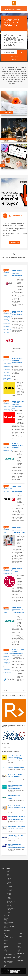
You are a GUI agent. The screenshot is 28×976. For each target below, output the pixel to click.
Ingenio (5, 951)
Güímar (8, 883)
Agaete (5, 943)
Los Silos (9, 893)
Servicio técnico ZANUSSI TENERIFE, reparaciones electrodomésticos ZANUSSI (17, 360)
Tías (19, 950)
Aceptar (14, 972)
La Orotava (9, 890)
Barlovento (6, 915)
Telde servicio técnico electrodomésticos (7, 332)
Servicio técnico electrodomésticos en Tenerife (8, 366)
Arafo (8, 872)
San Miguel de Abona (11, 895)
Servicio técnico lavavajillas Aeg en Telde (8, 327)
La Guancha (9, 886)
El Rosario (9, 879)
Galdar (5, 950)
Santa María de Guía (8, 962)
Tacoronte (9, 909)
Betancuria (20, 960)
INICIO (2, 868)
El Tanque (9, 882)
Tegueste (9, 910)
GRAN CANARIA (6, 942)
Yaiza (19, 951)
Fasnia (8, 897)
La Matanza (9, 889)
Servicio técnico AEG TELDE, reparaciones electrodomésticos (17, 313)
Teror (5, 966)
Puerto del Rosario (22, 955)
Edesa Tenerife (7, 651)
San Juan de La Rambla (11, 904)
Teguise (19, 949)
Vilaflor (8, 912)
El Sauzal (9, 881)
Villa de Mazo (7, 930)
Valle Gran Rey (7, 939)
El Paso (5, 919)
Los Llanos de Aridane (8, 922)
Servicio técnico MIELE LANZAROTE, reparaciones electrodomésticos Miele (18, 405)
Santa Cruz (9, 905)
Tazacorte (6, 927)
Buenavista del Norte (11, 877)
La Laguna (9, 887)
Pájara (19, 957)
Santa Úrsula (9, 906)
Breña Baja (6, 918)
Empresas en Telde (8, 313)
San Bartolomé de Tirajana (9, 957)
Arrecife (19, 943)
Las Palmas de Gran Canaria (9, 954)
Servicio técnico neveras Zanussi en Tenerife (7, 377)
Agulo (5, 933)
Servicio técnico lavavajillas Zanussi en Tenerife (8, 374)
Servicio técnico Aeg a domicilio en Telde (7, 319)
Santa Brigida (6, 959)
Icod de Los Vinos (10, 885)
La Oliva (20, 959)
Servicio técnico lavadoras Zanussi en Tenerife (7, 369)
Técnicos (10, 273)
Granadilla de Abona (11, 901)
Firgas (5, 949)
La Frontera (21, 935)
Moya (5, 958)
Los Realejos (9, 891)
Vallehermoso (7, 940)
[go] (24, 691)
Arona (8, 875)
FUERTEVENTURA (20, 953)
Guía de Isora (9, 900)
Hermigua (6, 936)
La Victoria (9, 894)
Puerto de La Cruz (10, 902)
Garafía (5, 920)
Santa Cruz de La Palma (9, 926)
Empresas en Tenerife (8, 653)
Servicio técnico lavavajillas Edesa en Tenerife (7, 668)
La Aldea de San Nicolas (9, 953)
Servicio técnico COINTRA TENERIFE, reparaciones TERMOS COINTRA (16, 807)
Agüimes (6, 945)
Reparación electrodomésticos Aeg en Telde (8, 316)
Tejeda (5, 964)
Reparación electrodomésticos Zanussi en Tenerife (7, 362)
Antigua (19, 961)
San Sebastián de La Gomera (10, 937)
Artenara (6, 946)
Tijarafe (5, 929)
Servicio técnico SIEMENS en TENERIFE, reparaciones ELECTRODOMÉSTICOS (15, 787)
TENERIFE (8, 868)
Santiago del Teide (10, 908)
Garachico (9, 898)
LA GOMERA (5, 932)
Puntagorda (6, 923)
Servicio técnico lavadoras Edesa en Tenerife (7, 664)
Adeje (8, 871)
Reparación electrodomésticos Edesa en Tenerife (7, 656)
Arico (8, 874)
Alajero (5, 935)
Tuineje (19, 956)
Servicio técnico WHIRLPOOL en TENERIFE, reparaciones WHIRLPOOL (16, 776)
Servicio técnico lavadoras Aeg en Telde (7, 324)
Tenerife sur (9, 870)
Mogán (5, 955)
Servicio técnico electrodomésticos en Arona (8, 573)
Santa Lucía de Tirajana (8, 961)
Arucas (5, 947)
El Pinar (20, 933)
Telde (5, 965)
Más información (16, 970)
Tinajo (19, 947)
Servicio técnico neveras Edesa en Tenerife (8, 671)
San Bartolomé (21, 945)
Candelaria (9, 878)
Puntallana (6, 925)
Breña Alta (6, 916)
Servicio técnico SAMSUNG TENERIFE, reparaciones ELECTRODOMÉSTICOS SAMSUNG (16, 846)
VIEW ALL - (23, 268)
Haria (19, 946)
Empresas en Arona (8, 570)
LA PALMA (5, 913)
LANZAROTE (19, 942)
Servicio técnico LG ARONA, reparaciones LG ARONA (18, 570)
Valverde (20, 936)
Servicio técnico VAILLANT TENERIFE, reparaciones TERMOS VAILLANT (16, 797)
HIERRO (19, 932)
